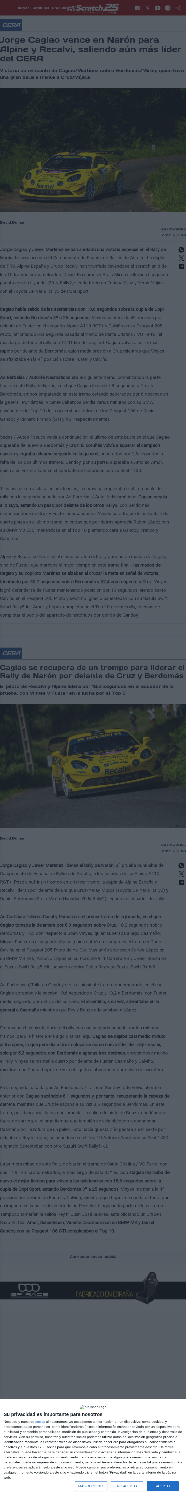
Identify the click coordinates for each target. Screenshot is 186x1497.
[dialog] (93, 1448)
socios (40, 1421)
